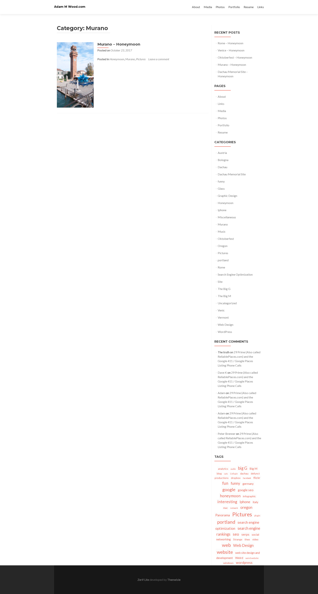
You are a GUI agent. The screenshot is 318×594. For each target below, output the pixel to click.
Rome (221, 267)
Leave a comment (158, 59)
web (226, 545)
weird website (252, 558)
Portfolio (234, 7)
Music (222, 231)
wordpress (244, 562)
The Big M (224, 296)
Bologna (223, 160)
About (196, 7)
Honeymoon (117, 59)
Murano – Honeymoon (118, 44)
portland (223, 260)
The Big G (224, 288)
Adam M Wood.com (69, 6)
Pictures (141, 59)
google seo (245, 490)
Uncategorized (227, 303)
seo (236, 534)
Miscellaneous (227, 217)
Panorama (222, 515)
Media (208, 7)
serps (245, 534)
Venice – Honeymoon (231, 50)
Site (220, 281)
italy (255, 502)
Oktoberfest (226, 238)
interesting (227, 501)
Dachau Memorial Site (232, 174)
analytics (223, 468)
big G (242, 468)
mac (225, 507)
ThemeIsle (174, 579)
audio (233, 469)
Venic (221, 310)
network (234, 508)
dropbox (236, 477)
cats (226, 473)
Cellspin (234, 473)
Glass (221, 188)
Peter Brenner (226, 433)
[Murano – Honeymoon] (75, 74)
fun (225, 483)
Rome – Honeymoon (230, 43)
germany (248, 483)
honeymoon (230, 495)
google (228, 489)
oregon (246, 507)
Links (260, 7)
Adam (221, 393)
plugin (257, 515)
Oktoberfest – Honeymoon (235, 57)
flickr (256, 477)
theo (247, 539)
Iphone (222, 210)
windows (228, 562)
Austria (222, 152)
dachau (244, 473)
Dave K (222, 372)
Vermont (223, 317)
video (255, 539)
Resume (249, 7)
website (225, 552)
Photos (220, 7)
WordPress (225, 331)
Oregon (222, 246)
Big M (253, 468)
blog (219, 473)
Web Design (225, 324)
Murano (130, 59)
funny (221, 181)
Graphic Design (227, 195)
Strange (237, 539)
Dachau (222, 167)
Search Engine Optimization (235, 274)
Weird (239, 557)
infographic (249, 496)
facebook (247, 478)
